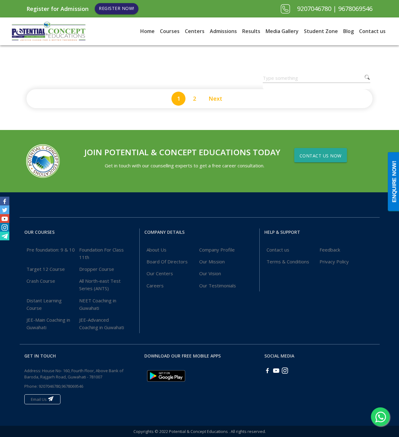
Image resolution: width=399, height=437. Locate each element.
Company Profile (217, 250)
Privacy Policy (334, 261)
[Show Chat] (380, 416)
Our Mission (212, 261)
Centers (194, 31)
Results (251, 31)
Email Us (39, 399)
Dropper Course (96, 269)
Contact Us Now (321, 156)
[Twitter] (4, 209)
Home (147, 31)
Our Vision (210, 273)
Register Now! (116, 8)
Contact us (372, 31)
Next (215, 98)
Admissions (223, 31)
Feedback (330, 250)
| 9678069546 (353, 8)
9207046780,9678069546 (61, 386)
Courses (170, 31)
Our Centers (160, 273)
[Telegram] (4, 236)
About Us (156, 250)
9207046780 (315, 8)
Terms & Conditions (288, 261)
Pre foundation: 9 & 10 (50, 250)
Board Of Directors (167, 261)
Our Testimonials (217, 285)
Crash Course (40, 281)
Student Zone (321, 31)
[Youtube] (4, 218)
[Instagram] (4, 227)
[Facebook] (4, 201)
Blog (348, 31)
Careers (155, 285)
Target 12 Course (45, 269)
